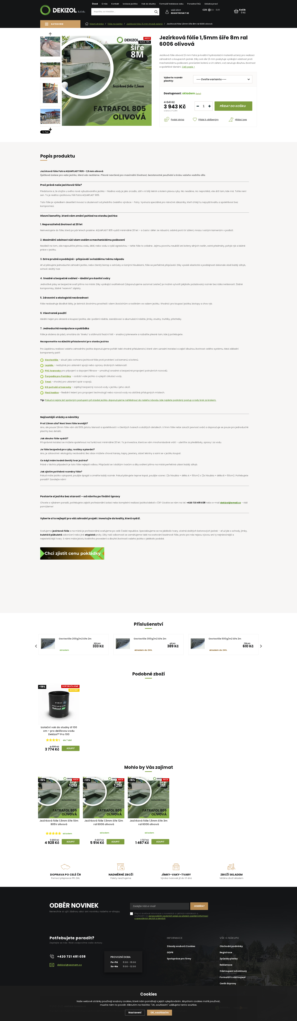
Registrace (226, 952)
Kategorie (57, 24)
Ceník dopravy (228, 983)
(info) (198, 93)
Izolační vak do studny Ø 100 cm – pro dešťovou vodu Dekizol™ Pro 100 (59, 731)
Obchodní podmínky (231, 946)
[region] (125, 18)
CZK (204, 9)
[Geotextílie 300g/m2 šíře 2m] (123, 643)
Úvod (95, 3)
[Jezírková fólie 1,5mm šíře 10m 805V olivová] (58, 797)
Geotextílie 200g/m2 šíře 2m (75, 638)
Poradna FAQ (194, 3)
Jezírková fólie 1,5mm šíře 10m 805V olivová (58, 822)
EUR (218, 9)
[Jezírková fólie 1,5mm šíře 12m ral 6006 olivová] (103, 797)
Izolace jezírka (130, 3)
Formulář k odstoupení (232, 977)
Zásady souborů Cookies (181, 946)
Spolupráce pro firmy (179, 958)
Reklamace (226, 964)
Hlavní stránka (97, 23)
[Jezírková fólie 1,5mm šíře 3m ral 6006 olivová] (148, 797)
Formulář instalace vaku (171, 3)
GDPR (170, 952)
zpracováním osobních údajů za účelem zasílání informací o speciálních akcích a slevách (171, 917)
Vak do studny (148, 3)
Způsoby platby (229, 958)
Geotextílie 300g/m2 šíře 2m (150, 638)
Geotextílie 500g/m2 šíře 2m (225, 638)
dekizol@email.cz (230, 502)
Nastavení (135, 1012)
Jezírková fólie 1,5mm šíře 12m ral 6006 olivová (103, 822)
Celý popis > (188, 66)
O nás (105, 3)
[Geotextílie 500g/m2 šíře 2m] (197, 643)
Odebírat (199, 906)
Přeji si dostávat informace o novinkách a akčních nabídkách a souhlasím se (171, 916)
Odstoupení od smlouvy (233, 971)
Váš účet (176, 10)
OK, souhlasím (160, 1012)
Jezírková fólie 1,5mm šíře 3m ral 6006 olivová (148, 822)
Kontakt (115, 3)
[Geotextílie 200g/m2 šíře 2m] (48, 643)
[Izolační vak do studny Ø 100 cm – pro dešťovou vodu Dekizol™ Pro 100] (58, 704)
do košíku (233, 106)
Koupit (71, 748)
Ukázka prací (211, 3)
